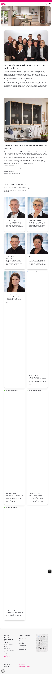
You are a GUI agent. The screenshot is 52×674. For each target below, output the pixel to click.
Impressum (22, 664)
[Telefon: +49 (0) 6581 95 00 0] (46, 4)
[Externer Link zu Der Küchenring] (42, 638)
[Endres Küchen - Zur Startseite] (3, 4)
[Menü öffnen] (50, 4)
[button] (6, 120)
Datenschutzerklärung (24, 666)
